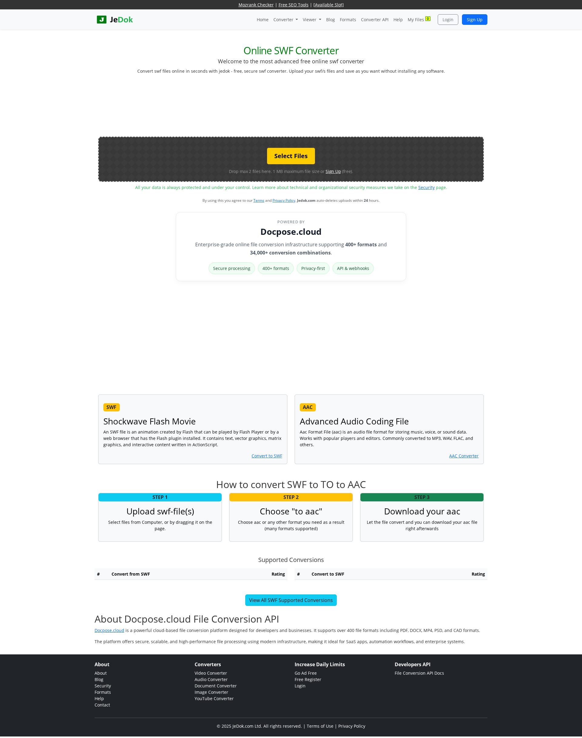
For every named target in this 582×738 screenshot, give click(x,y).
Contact (102, 705)
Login (448, 19)
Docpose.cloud (291, 231)
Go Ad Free (306, 673)
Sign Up (475, 19)
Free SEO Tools (294, 5)
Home (263, 19)
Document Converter (216, 686)
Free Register (308, 679)
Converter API (375, 19)
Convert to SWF (267, 456)
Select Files (291, 156)
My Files (418, 19)
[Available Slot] (328, 5)
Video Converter (211, 673)
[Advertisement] (291, 108)
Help (398, 19)
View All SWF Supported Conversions (291, 600)
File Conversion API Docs (419, 673)
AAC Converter (464, 456)
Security (426, 187)
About (101, 673)
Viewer (310, 19)
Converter (284, 19)
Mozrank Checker (256, 5)
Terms (258, 200)
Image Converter (211, 692)
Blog (330, 19)
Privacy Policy (284, 200)
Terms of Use (320, 726)
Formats (348, 19)
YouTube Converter (214, 698)
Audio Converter (211, 679)
